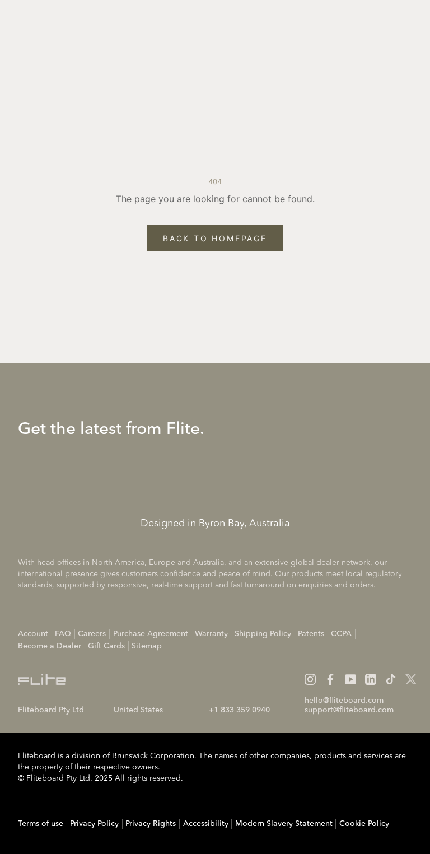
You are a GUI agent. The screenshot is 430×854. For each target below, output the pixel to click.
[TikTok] (390, 679)
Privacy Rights (150, 824)
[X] (411, 679)
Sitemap (147, 646)
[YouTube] (350, 679)
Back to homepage (215, 238)
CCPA (341, 634)
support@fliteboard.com (349, 710)
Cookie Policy (364, 824)
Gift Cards (106, 646)
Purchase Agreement (150, 634)
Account (33, 634)
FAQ (63, 634)
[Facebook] (330, 679)
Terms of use (40, 824)
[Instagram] (310, 679)
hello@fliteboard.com (344, 700)
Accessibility (205, 824)
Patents (311, 634)
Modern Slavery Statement (284, 824)
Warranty (211, 634)
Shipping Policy (263, 634)
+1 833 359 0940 (239, 710)
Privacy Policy (94, 824)
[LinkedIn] (370, 679)
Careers (92, 634)
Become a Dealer (49, 646)
